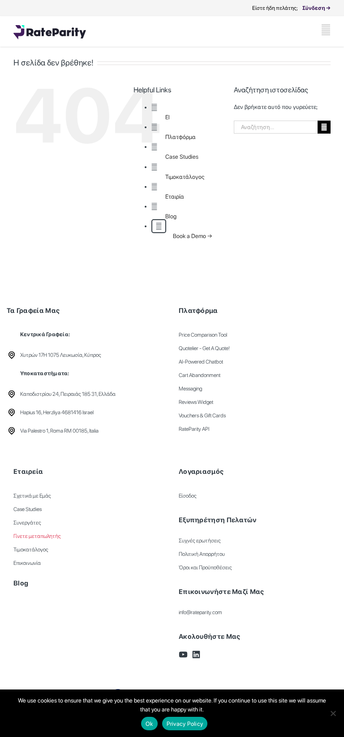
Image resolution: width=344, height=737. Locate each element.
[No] (332, 713)
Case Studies (181, 156)
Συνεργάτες (27, 523)
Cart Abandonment (199, 375)
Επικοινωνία (27, 563)
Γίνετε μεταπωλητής (37, 536)
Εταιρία (174, 196)
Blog (170, 216)
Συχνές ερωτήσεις (200, 541)
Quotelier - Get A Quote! (204, 348)
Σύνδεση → (316, 8)
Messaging (190, 389)
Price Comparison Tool (203, 335)
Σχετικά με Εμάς (32, 496)
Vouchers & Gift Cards (202, 415)
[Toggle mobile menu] (326, 30)
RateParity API (194, 429)
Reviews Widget (196, 402)
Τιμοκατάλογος (184, 176)
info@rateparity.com (200, 612)
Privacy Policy (185, 723)
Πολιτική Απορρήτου (202, 554)
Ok (149, 723)
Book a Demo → (192, 236)
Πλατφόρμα (180, 137)
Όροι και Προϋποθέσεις (205, 567)
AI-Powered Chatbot (201, 362)
